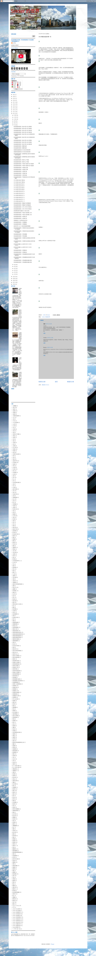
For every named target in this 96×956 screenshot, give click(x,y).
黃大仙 (13, 797)
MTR (13, 907)
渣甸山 (13, 779)
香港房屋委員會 (15, 664)
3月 (15, 270)
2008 (14, 280)
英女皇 (13, 625)
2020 (14, 96)
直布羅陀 (14, 590)
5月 (15, 266)
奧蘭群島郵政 (15, 810)
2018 (14, 100)
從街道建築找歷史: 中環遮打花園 (21, 167)
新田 (13, 820)
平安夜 (13, 505)
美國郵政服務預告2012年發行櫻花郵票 (22, 149)
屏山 (13, 605)
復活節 (13, 774)
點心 (13, 895)
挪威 (13, 705)
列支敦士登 (14, 509)
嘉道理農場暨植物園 (16, 852)
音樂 (13, 642)
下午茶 (13, 420)
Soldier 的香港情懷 (16, 917)
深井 (13, 757)
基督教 (13, 745)
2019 (14, 98)
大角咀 (13, 429)
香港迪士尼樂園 (15, 672)
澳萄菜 (13, 878)
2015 (14, 106)
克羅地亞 (14, 547)
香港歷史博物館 (15, 692)
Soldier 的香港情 (16, 915)
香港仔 (13, 659)
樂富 (13, 870)
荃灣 (13, 724)
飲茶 (13, 795)
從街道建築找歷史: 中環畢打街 (20, 216)
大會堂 (13, 437)
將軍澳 (13, 747)
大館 (13, 440)
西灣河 (13, 542)
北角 (13, 490)
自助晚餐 (14, 530)
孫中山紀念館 (15, 699)
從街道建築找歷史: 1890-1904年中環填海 (22, 207)
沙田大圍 (14, 552)
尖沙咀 (13, 515)
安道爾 (13, 514)
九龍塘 (13, 412)
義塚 (13, 834)
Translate (22, 75)
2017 (14, 102)
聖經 (13, 837)
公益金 (13, 464)
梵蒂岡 (13, 755)
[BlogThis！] (55, 315)
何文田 (13, 544)
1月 (15, 274)
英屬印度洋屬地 (15, 639)
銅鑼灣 (13, 862)
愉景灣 (13, 775)
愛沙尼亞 (14, 815)
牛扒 (13, 485)
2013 (14, 109)
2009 (14, 278)
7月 (15, 124)
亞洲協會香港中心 (16, 560)
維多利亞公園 (15, 858)
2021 (14, 94)
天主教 (13, 469)
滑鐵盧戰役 (14, 825)
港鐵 (13, 782)
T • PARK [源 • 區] (16, 928)
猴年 (13, 785)
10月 (15, 119)
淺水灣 (13, 762)
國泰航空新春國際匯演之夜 (18, 742)
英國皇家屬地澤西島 (16, 637)
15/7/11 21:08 (50, 337)
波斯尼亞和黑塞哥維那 (17, 584)
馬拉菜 (13, 729)
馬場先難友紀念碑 (16, 732)
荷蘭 (13, 772)
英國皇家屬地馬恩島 (16, 632)
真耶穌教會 (14, 717)
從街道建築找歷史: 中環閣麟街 (20, 222)
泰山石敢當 (14, 712)
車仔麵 (13, 559)
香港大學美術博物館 (16, 650)
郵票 (13, 790)
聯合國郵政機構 (15, 892)
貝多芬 (13, 555)
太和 (13, 475)
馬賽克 (13, 737)
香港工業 (14, 652)
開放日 (13, 792)
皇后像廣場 (14, 614)
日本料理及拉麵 (15, 482)
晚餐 (13, 754)
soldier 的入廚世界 (16, 908)
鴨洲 (13, 884)
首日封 (13, 644)
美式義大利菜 (15, 617)
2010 (14, 276)
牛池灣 (13, 487)
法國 (13, 579)
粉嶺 (13, 719)
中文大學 (14, 447)
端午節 (13, 857)
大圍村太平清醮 (15, 434)
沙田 (13, 550)
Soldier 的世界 (25, 11)
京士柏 (13, 562)
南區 (13, 602)
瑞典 (13, 828)
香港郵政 (14, 685)
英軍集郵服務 (15, 627)
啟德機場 (14, 752)
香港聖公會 (14, 687)
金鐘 (13, 592)
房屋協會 (14, 567)
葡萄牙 (13, 843)
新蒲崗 (13, 822)
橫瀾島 (13, 872)
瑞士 (13, 827)
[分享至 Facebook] (58, 315)
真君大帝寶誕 (15, 715)
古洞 (13, 495)
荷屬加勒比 (14, 769)
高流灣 (13, 739)
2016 (14, 104)
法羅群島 (14, 582)
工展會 (13, 445)
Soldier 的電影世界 (16, 923)
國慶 (13, 744)
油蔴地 (13, 575)
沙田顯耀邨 (20, 289)
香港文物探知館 (15, 657)
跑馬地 (13, 789)
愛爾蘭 (13, 817)
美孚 (13, 619)
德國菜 (13, 867)
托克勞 (13, 519)
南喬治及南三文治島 (16, 604)
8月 (15, 123)
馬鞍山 (13, 735)
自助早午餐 (14, 529)
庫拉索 (13, 704)
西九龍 (13, 532)
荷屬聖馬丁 (14, 770)
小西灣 (13, 442)
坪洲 (13, 564)
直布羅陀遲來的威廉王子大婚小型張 (21, 210)
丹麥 (13, 455)
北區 (13, 492)
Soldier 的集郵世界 (16, 920)
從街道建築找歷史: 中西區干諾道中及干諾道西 (24, 163)
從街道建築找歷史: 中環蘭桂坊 (20, 250)
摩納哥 (13, 869)
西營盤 (13, 539)
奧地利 (13, 807)
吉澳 (13, 512)
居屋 (13, 565)
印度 (13, 510)
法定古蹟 (14, 577)
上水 (13, 417)
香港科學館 (14, 669)
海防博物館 (14, 714)
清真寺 (13, 764)
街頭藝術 (14, 787)
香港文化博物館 (15, 655)
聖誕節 (13, 840)
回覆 (44, 333)
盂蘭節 (13, 589)
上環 (13, 419)
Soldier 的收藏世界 (16, 912)
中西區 (13, 449)
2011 (14, 113)
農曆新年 (14, 849)
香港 (13, 647)
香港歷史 (14, 690)
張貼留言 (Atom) (45, 384)
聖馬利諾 (14, 835)
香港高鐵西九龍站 (16, 679)
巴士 (13, 479)
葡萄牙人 (14, 845)
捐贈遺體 (14, 707)
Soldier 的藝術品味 (16, 925)
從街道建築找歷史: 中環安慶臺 (20, 234)
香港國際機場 (15, 682)
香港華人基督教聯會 (16, 684)
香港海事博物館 (15, 674)
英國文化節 (14, 629)
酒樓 (13, 727)
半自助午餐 (14, 494)
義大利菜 (14, 832)
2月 (15, 272)
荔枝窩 (13, 725)
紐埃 (13, 722)
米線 (13, 520)
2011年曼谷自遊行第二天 (19, 195)
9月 (15, 121)
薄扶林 (13, 893)
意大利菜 (14, 814)
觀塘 (13, 904)
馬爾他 (13, 734)
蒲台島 (13, 860)
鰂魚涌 (13, 900)
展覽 (13, 702)
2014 (14, 108)
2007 (14, 282)
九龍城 (13, 410)
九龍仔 (13, 409)
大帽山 (13, 435)
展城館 (13, 700)
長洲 (13, 595)
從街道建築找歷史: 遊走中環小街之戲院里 (23, 144)
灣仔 (13, 902)
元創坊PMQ (15, 460)
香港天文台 (14, 654)
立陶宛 (13, 507)
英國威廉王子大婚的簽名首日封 (20, 220)
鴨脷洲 (13, 885)
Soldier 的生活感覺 (16, 910)
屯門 (13, 477)
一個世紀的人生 (20, 359)
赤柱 (13, 557)
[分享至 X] (56, 315)
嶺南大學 (14, 887)
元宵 (13, 457)
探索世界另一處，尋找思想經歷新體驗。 (22, 226)
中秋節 (13, 450)
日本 (13, 480)
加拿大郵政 (14, 489)
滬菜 (13, 854)
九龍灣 (13, 414)
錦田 (13, 882)
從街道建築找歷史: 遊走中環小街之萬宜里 (23, 130)
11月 (15, 117)
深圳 (13, 760)
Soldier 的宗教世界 (16, 913)
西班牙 (13, 535)
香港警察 (14, 697)
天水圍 (13, 467)
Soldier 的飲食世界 (16, 922)
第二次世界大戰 (15, 767)
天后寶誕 (14, 472)
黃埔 (13, 800)
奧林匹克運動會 (15, 808)
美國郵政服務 (15, 622)
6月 (15, 264)
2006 (14, 284)
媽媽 (13, 812)
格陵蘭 (13, 710)
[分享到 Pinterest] (59, 315)
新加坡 (13, 819)
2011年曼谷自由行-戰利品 (19, 180)
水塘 (13, 484)
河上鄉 (13, 574)
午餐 (13, 465)
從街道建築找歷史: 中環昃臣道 (20, 175)
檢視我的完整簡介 (15, 45)
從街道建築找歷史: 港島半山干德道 (21, 159)
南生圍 (13, 599)
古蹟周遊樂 (14, 497)
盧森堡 (13, 880)
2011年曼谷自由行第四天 (19, 187)
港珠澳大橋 (14, 780)
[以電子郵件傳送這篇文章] (53, 315)
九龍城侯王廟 (20, 373)
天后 (13, 470)
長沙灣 (13, 594)
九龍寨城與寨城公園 (20, 334)
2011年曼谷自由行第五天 (19, 184)
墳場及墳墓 (14, 865)
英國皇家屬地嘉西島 (16, 635)
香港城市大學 (15, 667)
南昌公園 (14, 600)
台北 (13, 499)
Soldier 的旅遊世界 (46, 317)
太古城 (13, 474)
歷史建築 (14, 873)
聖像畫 (13, 839)
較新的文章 (42, 382)
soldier (14, 43)
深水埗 (13, 759)
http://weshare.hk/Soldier (29, 935)
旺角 (13, 569)
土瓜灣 (13, 424)
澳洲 (13, 877)
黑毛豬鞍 (14, 802)
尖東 (13, 517)
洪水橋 (13, 610)
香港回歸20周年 (15, 660)
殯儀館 (13, 897)
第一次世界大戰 (15, 765)
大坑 (13, 427)
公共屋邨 (14, 462)
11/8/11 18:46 (50, 347)
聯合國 (13, 890)
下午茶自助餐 (15, 422)
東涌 (13, 570)
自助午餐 (14, 527)
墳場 (13, 863)
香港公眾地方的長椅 (20, 311)
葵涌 (13, 847)
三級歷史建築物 (15, 415)
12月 (15, 115)
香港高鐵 (14, 677)
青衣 (13, 597)
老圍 (13, 525)
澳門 (13, 875)
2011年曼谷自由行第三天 (19, 191)
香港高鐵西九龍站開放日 (17, 680)
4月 (15, 268)
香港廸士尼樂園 (15, 662)
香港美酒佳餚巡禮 (16, 670)
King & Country (15, 905)
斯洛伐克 (14, 777)
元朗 (13, 459)
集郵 (13, 794)
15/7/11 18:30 (49, 323)
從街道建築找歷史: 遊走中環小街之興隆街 (23, 126)
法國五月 (14, 580)
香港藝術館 (14, 694)
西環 (13, 540)
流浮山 (13, 612)
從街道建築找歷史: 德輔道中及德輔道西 (22, 203)
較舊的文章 (70, 382)
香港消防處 (14, 675)
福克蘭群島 (14, 855)
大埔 (13, 430)
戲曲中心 (14, 888)
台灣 (13, 500)
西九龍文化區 (15, 534)
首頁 (56, 382)
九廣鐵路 (14, 405)
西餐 (13, 537)
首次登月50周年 (15, 645)
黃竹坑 (13, 799)
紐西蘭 (13, 720)
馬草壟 (13, 730)
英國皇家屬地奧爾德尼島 (17, 634)
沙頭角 (13, 554)
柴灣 (13, 709)
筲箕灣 (13, 830)
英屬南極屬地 (15, 640)
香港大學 (14, 649)
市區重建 (14, 504)
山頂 (13, 444)
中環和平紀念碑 (15, 454)
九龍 (13, 407)
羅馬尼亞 (14, 898)
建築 (13, 607)
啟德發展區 (14, 750)
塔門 (13, 805)
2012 (14, 111)
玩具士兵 (14, 587)
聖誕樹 (13, 842)
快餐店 (13, 549)
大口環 (13, 425)
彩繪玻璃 (14, 749)
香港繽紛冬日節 (15, 695)
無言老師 (14, 784)
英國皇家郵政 (15, 630)
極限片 (13, 824)
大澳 (13, 439)
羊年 (13, 524)
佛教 (13, 545)
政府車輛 (14, 609)
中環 (13, 452)
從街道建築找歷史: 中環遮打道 (20, 171)
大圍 (13, 432)
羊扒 (13, 522)
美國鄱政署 (14, 624)
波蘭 (13, 585)
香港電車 (14, 689)
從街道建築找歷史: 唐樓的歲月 (20, 146)
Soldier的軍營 (15, 927)
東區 (13, 572)
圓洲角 (13, 804)
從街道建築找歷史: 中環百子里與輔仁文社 (23, 212)
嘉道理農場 (14, 850)
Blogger (52, 944)
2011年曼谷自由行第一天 (19, 199)
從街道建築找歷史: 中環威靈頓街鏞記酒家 (23, 260)
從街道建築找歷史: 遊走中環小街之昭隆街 (23, 140)
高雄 (13, 740)
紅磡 (13, 615)
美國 (13, 620)
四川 (13, 502)
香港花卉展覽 (15, 665)
